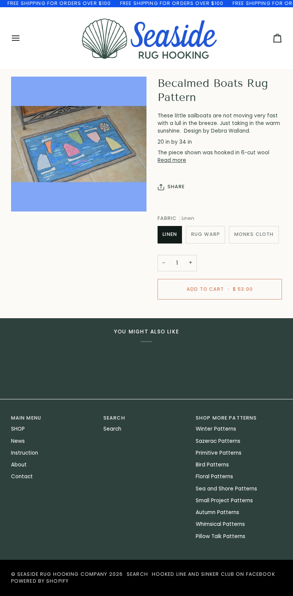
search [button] (114, 418)
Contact (22, 476)
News (18, 441)
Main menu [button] (26, 418)
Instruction (24, 453)
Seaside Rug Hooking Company (62, 574)
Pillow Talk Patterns (220, 536)
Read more (172, 160)
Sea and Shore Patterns (226, 488)
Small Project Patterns (224, 500)
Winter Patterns (216, 429)
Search (112, 429)
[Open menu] (22, 38)
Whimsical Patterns (220, 524)
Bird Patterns (212, 464)
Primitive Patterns (218, 453)
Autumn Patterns (217, 512)
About (19, 464)
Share (176, 186)
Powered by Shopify (40, 581)
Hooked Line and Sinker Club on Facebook (213, 574)
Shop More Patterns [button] (226, 418)
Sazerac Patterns (218, 441)
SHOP (18, 429)
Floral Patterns (214, 476)
